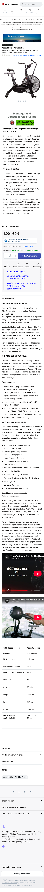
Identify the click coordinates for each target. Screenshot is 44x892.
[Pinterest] (30, 791)
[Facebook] (13, 791)
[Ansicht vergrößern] (22, 78)
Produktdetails (8, 299)
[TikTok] (24, 791)
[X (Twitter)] (19, 791)
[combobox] (31, 4)
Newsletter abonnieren (11, 867)
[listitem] (22, 78)
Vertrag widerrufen (22, 874)
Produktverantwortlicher (12, 755)
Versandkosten (27, 246)
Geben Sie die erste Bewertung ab (27, 55)
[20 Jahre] (22, 37)
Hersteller (6, 748)
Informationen (8, 801)
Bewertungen (7, 761)
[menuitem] (15, 777)
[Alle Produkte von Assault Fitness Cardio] (7, 45)
